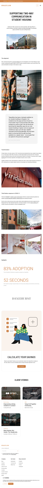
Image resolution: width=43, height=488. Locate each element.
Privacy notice (4, 473)
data (16, 453)
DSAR (2, 475)
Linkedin (20, 461)
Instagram (21, 466)
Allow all (11, 483)
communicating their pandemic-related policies (14, 198)
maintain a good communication (16, 196)
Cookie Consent (4, 471)
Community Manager (16, 61)
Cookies (3, 470)
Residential (13, 461)
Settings (5, 483)
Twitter (20, 464)
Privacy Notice (13, 454)
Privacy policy (4, 468)
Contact (3, 463)
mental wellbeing (33, 202)
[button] (40, 5)
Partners (3, 464)
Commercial (13, 463)
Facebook (21, 463)
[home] (6, 5)
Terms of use (4, 466)
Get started (21, 366)
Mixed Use (13, 464)
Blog (2, 461)
